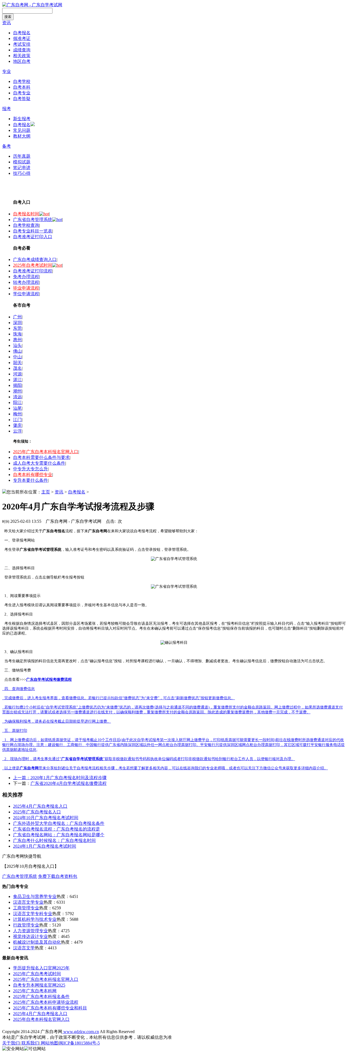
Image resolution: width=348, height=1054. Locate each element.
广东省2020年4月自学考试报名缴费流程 (68, 783)
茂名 (17, 368)
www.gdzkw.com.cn (80, 1031)
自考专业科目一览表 (32, 231)
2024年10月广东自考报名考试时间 (45, 817)
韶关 (17, 362)
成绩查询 (21, 50)
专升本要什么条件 (30, 480)
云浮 (17, 431)
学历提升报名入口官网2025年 (41, 968)
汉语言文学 (24, 948)
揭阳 (17, 385)
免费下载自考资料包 (57, 876)
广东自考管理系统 (19, 876)
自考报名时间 (26, 214)
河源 (17, 374)
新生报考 (21, 118)
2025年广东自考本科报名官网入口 (45, 451)
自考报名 (21, 32)
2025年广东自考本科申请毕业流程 (45, 1002)
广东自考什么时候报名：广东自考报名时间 (54, 840)
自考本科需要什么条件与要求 (41, 457)
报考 (6, 108)
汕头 (17, 345)
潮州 (17, 391)
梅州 (17, 414)
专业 (6, 71)
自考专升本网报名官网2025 (39, 985)
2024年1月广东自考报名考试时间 (44, 846)
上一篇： (21, 777)
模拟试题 (21, 162)
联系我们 (29, 1043)
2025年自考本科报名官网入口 (41, 1019)
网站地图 (49, 1043)
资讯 (6, 22)
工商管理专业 (26, 908)
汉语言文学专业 (28, 902)
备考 (6, 146)
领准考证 (21, 38)
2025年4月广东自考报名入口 (40, 806)
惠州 (17, 339)
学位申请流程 (26, 293)
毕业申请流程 (26, 288)
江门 (17, 419)
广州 (17, 317)
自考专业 (21, 93)
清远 (17, 396)
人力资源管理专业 (30, 930)
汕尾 (17, 408)
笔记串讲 (21, 167)
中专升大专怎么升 (30, 469)
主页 (45, 492)
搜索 (7, 17)
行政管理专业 (26, 925)
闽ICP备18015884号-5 (79, 1043)
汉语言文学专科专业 (32, 913)
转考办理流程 (26, 282)
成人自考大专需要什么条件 (39, 463)
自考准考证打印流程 (32, 271)
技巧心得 (21, 173)
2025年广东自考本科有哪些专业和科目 (50, 1008)
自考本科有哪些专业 (32, 474)
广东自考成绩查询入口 (35, 259)
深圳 (17, 322)
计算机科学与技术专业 (35, 919)
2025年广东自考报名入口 (37, 812)
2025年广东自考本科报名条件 (41, 996)
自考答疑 (21, 98)
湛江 (17, 379)
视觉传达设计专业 (30, 936)
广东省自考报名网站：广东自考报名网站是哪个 (58, 834)
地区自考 (21, 61)
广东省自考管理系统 (32, 219)
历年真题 (21, 156)
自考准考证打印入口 (32, 236)
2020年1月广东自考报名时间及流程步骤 (68, 777)
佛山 (17, 351)
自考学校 (21, 81)
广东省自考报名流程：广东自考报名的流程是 (56, 829)
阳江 (17, 402)
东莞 (17, 328)
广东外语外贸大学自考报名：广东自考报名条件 (58, 823)
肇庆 (17, 425)
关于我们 (11, 1043)
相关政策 (21, 55)
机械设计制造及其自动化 (37, 942)
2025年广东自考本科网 (35, 990)
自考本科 (21, 87)
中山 (17, 357)
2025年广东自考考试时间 (37, 973)
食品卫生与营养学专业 (35, 896)
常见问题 (21, 130)
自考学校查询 (26, 225)
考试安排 (21, 44)
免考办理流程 (26, 276)
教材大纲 (21, 136)
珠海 (17, 334)
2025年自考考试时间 (32, 265)
